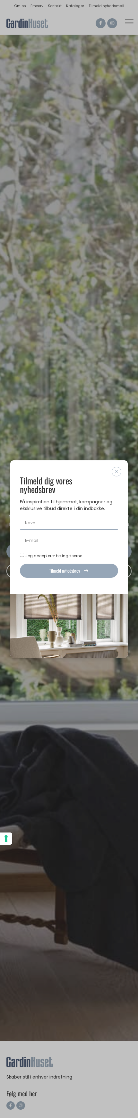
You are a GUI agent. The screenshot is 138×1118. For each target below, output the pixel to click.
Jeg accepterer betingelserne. (54, 555)
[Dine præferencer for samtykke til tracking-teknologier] (6, 838)
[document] (69, 559)
